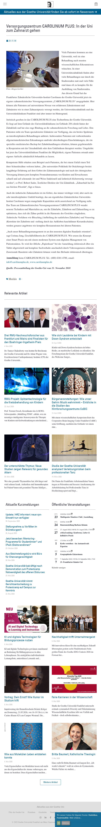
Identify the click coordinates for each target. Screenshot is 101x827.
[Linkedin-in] (45, 817)
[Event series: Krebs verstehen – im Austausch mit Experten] (71, 540)
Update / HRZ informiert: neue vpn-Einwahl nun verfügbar (24, 516)
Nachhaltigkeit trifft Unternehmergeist (73, 637)
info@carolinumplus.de (17, 261)
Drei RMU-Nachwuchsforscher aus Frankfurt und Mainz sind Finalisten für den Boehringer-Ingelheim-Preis (26, 339)
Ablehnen (65, 823)
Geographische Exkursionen (71, 554)
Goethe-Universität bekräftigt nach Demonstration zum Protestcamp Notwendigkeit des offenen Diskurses (25, 569)
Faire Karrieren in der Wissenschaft (72, 697)
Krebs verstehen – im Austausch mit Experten (74, 545)
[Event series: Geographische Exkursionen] (71, 551)
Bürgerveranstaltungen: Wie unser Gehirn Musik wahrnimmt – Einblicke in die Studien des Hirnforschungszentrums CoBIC (74, 404)
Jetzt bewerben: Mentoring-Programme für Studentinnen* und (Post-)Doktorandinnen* (24, 542)
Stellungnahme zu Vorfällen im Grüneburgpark (21, 528)
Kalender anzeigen (58, 567)
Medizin (13, 279)
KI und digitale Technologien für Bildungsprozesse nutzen (22, 638)
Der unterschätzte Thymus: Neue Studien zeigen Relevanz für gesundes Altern (26, 469)
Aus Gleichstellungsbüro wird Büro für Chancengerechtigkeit (24, 555)
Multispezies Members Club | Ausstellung (76, 517)
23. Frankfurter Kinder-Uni (71, 562)
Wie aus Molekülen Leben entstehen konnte (25, 755)
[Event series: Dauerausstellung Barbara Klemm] (71, 522)
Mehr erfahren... (76, 817)
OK (59, 823)
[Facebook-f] (50, 817)
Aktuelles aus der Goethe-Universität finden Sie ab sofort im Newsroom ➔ (50, 12)
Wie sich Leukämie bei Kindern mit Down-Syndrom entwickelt (71, 337)
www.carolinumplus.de (41, 261)
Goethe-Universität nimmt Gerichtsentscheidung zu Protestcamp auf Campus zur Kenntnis (21, 585)
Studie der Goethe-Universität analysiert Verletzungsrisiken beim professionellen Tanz (71, 469)
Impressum (52, 822)
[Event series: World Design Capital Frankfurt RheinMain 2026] (93, 529)
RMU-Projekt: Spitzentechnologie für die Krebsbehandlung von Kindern (25, 400)
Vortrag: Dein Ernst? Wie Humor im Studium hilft (24, 698)
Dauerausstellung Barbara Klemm (73, 524)
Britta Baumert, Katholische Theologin (73, 754)
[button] (50, 782)
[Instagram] (40, 817)
